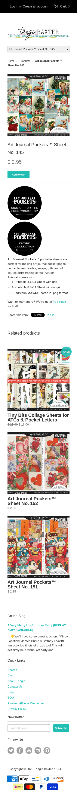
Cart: (65, 6)
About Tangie (16, 681)
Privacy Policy (16, 708)
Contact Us (14, 686)
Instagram (37, 750)
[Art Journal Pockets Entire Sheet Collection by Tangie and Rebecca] (24, 254)
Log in (14, 6)
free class (59, 301)
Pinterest (46, 750)
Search (12, 669)
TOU (10, 697)
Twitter (10, 750)
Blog (10, 675)
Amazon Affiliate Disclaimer (25, 703)
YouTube (28, 750)
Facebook (19, 750)
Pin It (50, 315)
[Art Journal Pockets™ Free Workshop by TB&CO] (24, 219)
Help (10, 692)
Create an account (35, 6)
